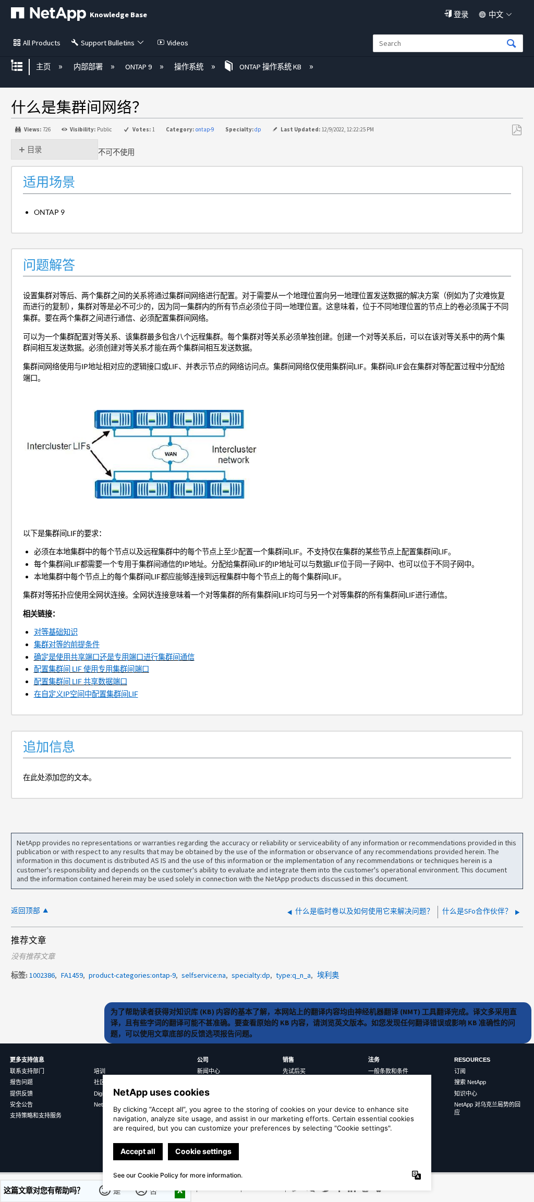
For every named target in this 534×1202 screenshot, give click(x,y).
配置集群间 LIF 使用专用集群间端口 (91, 668)
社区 (99, 1082)
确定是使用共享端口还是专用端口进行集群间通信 (114, 656)
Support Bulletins (108, 42)
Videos (177, 42)
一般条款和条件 (388, 1071)
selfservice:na (203, 975)
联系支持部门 (27, 1071)
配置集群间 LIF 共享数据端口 (80, 681)
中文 (496, 14)
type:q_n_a (293, 975)
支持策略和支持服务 (36, 1115)
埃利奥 (328, 975)
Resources (472, 1060)
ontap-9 (205, 129)
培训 (99, 1071)
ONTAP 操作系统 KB (270, 66)
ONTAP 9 (139, 66)
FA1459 (72, 975)
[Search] (511, 44)
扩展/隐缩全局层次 (23, 66)
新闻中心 (208, 1071)
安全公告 (21, 1104)
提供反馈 (21, 1093)
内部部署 (89, 66)
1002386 (42, 975)
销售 (288, 1060)
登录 (461, 14)
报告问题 (21, 1082)
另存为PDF (516, 130)
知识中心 (465, 1093)
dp (257, 129)
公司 (203, 1060)
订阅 (460, 1071)
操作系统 (189, 66)
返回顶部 (25, 910)
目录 (34, 149)
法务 (374, 1060)
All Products (41, 42)
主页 (44, 66)
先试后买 (294, 1071)
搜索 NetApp (470, 1082)
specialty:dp (251, 975)
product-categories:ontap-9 (132, 975)
